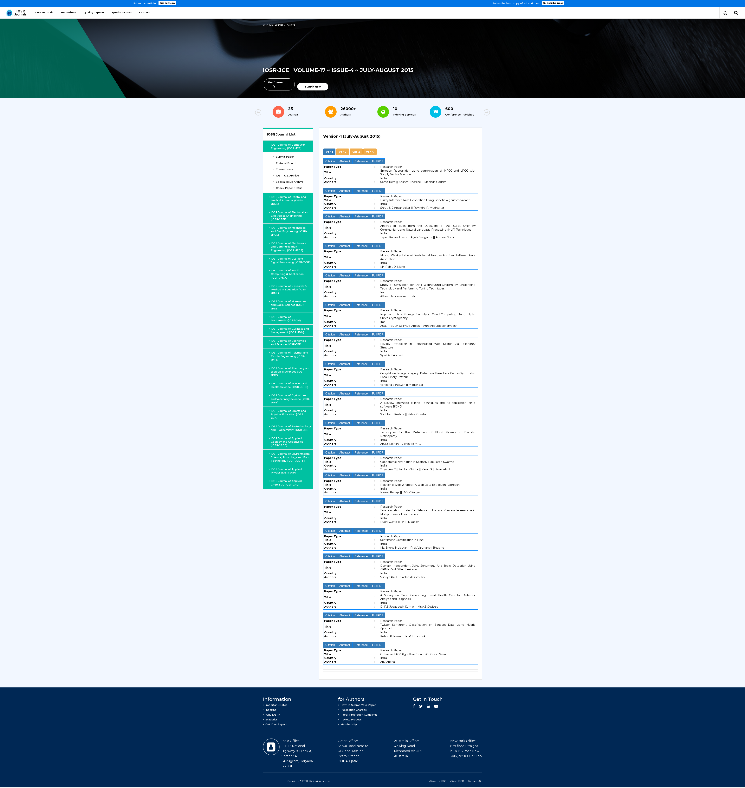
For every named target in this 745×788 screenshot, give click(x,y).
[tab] (400, 138)
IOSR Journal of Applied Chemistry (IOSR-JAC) (286, 482)
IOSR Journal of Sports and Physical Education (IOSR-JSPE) (288, 414)
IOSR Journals (44, 12)
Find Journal (276, 82)
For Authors (68, 12)
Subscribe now (553, 3)
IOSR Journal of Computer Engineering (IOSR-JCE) (288, 146)
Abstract (344, 161)
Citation (330, 161)
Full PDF (377, 161)
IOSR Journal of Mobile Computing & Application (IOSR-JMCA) (287, 274)
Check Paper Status (289, 187)
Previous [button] (271, 113)
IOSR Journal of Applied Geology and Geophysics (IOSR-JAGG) (287, 442)
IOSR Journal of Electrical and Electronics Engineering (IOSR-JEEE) (290, 216)
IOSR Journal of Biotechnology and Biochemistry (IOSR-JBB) (291, 428)
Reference (361, 161)
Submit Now (167, 3)
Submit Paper (285, 156)
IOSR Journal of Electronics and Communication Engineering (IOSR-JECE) (288, 247)
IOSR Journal (276, 24)
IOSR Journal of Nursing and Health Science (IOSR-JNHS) (289, 385)
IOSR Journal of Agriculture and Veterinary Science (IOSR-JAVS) (290, 399)
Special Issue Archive (289, 181)
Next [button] (473, 113)
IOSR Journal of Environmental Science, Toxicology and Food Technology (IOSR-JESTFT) (290, 457)
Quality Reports (94, 12)
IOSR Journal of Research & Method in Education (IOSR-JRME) (289, 289)
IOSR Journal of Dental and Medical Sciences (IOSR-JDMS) (288, 200)
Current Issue (284, 169)
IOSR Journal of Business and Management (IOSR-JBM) (290, 330)
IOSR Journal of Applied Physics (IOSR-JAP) (286, 470)
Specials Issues (122, 12)
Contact (144, 12)
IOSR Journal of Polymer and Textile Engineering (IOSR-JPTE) (289, 356)
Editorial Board (285, 163)
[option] (372, 3)
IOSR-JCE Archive (287, 175)
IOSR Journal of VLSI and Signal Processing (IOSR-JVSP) (291, 260)
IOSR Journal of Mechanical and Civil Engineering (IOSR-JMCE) (289, 231)
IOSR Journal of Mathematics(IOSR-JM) (286, 318)
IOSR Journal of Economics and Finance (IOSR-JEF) (288, 342)
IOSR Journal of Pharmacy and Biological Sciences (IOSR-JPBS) (290, 372)
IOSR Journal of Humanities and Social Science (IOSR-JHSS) (288, 305)
